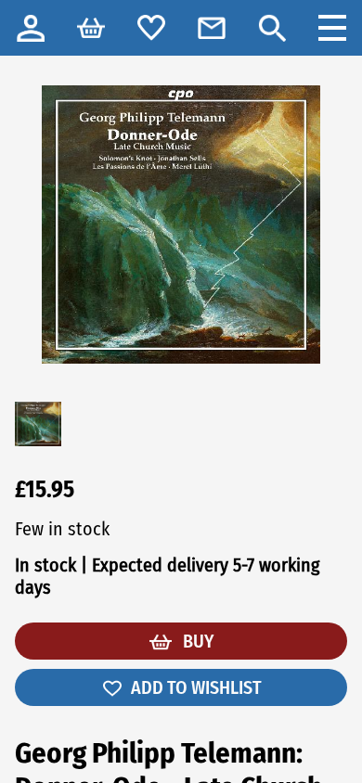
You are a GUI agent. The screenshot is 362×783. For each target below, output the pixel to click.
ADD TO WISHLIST (196, 687)
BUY (196, 641)
